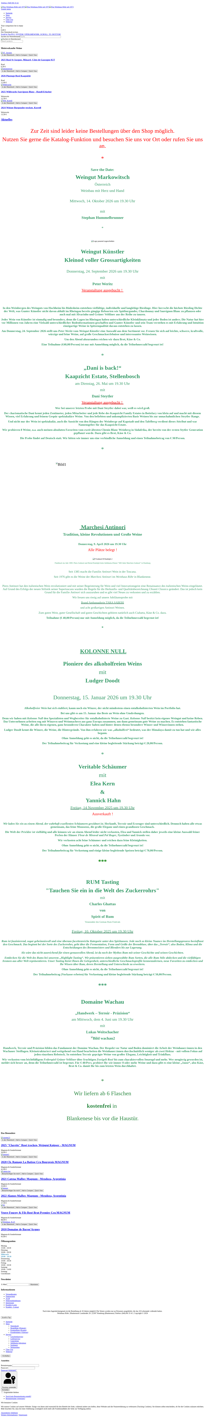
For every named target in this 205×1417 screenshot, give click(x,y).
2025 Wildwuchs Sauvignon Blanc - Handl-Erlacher (26, 91)
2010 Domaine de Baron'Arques (20, 1229)
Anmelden (5, 1390)
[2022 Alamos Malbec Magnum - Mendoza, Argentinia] (4, 1188)
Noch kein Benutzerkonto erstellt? (18, 1396)
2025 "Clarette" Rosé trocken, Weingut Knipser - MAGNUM (38, 1145)
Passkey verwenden (9, 1387)
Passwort (4, 1368)
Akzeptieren (5, 1413)
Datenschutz (10, 1296)
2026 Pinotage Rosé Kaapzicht (16, 76)
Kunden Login (11, 1305)
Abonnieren (34, 1284)
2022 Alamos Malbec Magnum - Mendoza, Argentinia (33, 1195)
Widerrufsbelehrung (13, 1301)
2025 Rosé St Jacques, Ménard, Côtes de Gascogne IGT (28, 60)
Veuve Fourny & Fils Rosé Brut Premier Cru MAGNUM (35, 1212)
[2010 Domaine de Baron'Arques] (8, 1222)
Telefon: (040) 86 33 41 (10, 3)
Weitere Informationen (9, 1415)
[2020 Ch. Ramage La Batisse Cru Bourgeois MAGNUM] (5, 1154)
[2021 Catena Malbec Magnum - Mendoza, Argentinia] (5, 1171)
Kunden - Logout (12, 1307)
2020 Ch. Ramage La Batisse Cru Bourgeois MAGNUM (35, 1162)
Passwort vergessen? (8, 1370)
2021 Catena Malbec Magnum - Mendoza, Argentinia (33, 1178)
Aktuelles (6, 119)
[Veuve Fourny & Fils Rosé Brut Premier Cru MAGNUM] (3, 1205)
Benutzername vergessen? (15, 1399)
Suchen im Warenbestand (10, 37)
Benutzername (6, 1365)
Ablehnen (14, 1413)
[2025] (5, 1138)
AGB (8, 1299)
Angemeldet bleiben (11, 1392)
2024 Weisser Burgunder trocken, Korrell (21, 107)
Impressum (10, 1303)
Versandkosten (11, 1294)
